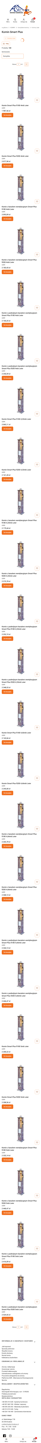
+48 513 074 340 (7, 1409)
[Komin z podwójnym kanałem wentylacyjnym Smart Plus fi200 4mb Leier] (20, 347)
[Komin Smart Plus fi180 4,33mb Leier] (20, 400)
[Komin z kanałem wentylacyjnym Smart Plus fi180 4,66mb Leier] (20, 815)
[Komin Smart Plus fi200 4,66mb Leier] (20, 764)
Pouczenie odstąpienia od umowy (13, 1376)
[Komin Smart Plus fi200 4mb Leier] (20, 137)
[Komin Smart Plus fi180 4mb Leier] (20, 86)
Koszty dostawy (7, 1353)
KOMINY (12, 27)
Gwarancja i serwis (8, 1369)
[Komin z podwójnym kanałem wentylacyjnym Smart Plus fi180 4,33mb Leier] (20, 608)
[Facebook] (4, 1435)
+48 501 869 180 (7, 1404)
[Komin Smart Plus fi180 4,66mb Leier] (20, 714)
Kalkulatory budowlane (9, 1357)
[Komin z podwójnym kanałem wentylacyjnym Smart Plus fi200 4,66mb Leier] (20, 974)
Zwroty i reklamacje (8, 1367)
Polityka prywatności (9, 1394)
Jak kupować (6, 1346)
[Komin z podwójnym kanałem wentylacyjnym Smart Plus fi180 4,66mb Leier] (20, 921)
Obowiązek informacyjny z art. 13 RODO (15, 1392)
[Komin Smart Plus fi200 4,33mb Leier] (20, 451)
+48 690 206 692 (7, 1407)
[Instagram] (10, 1435)
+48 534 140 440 (7, 1411)
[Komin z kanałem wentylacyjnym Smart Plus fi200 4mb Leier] (20, 241)
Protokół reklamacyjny (9, 1371)
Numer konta (6, 1355)
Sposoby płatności (8, 1349)
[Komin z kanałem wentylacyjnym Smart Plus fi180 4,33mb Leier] (20, 501)
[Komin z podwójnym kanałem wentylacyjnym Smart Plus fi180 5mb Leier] (20, 1235)
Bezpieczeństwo (7, 1396)
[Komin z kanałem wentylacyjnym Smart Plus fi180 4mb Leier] (20, 188)
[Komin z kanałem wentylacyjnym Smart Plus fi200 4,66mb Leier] (20, 868)
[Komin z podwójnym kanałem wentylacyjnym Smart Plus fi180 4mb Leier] (20, 294)
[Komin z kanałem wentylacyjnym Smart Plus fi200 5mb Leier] (20, 1182)
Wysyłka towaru (7, 1351)
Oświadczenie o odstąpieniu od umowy (15, 1373)
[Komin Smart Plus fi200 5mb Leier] (20, 1078)
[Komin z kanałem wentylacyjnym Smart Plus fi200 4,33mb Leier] (20, 554)
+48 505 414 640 (7, 1402)
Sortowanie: (6, 52)
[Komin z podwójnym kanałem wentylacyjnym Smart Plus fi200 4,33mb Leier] (20, 661)
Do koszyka (7, 115)
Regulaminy (6, 1389)
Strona (14, 64)
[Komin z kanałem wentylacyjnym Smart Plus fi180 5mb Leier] (20, 1129)
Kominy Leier (35, 27)
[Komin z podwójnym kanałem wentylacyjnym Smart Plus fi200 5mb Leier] (20, 1288)
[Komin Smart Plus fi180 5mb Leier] (20, 1027)
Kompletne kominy (23, 27)
